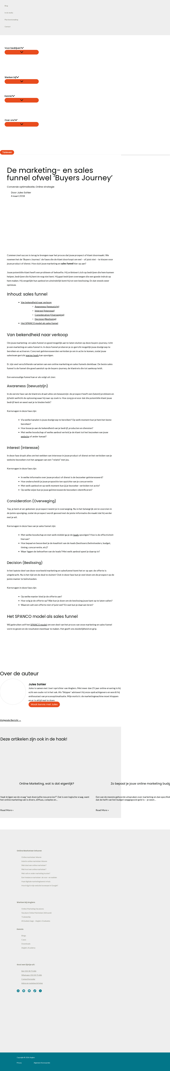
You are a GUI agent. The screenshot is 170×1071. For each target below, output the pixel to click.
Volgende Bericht (10, 720)
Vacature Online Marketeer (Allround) (36, 913)
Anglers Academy (28, 948)
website (25, 436)
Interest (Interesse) (45, 310)
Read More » (6, 810)
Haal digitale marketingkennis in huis (35, 881)
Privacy (19, 1063)
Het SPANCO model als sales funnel (39, 323)
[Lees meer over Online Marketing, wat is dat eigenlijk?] (46, 773)
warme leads (32, 355)
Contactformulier (28, 979)
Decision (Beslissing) (45, 319)
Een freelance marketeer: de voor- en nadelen (39, 877)
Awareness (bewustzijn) (47, 306)
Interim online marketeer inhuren (34, 861)
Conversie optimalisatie (21, 186)
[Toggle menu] (22, 52)
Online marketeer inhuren (31, 857)
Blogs (23, 935)
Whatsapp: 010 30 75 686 (31, 975)
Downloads (25, 944)
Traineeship (26, 917)
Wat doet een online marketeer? (33, 865)
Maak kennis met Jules (44, 704)
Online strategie (45, 186)
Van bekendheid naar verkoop (36, 302)
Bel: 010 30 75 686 (28, 971)
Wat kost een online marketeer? (33, 869)
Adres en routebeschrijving (32, 983)
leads (76, 534)
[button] (22, 48)
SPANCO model (38, 624)
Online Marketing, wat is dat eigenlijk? (46, 784)
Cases (23, 939)
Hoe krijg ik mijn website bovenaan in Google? (39, 885)
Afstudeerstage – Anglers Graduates (35, 921)
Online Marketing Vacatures (32, 909)
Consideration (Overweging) (49, 314)
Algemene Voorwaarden (42, 1063)
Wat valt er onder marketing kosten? (35, 873)
